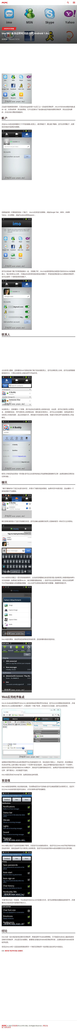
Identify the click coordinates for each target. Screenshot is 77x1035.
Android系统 (9, 29)
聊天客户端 (8, 951)
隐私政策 (7, 1027)
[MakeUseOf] (19, 2)
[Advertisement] (38, 59)
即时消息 (14, 951)
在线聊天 (20, 951)
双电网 (14, 1026)
